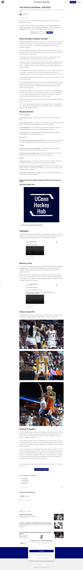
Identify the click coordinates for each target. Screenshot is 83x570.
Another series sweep (24, 161)
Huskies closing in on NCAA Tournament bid (31, 166)
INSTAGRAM (25, 481)
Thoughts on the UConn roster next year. (27, 516)
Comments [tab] (22, 496)
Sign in (79, 2)
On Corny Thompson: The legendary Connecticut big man (35, 523)
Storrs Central (26, 27)
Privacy (41, 561)
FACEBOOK (25, 478)
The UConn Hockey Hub (41, 27)
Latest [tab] (24, 511)
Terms (44, 561)
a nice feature (45, 45)
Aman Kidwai (26, 517)
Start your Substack (38, 564)
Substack (35, 567)
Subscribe (73, 2)
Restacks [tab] (27, 496)
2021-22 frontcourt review (26, 123)
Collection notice (50, 561)
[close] (53, 535)
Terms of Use (47, 553)
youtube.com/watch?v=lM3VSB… (33, 293)
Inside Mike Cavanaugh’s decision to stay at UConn (32, 140)
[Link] (18, 39)
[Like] (20, 17)
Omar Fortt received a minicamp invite (29, 153)
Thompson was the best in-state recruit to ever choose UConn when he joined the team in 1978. (35, 525)
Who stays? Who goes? (26, 514)
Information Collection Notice (41, 555)
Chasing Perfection (24, 132)
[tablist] (24, 496)
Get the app (47, 564)
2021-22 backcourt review (26, 118)
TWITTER (24, 483)
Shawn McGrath (25, 13)
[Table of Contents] (1, 285)
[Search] (65, 2)
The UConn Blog (53, 25)
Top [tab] (21, 511)
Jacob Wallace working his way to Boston (29, 172)
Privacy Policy (50, 555)
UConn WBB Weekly (24, 127)
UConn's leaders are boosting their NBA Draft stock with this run (35, 533)
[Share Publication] (68, 2)
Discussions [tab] (28, 511)
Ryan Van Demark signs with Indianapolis (30, 148)
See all (21, 543)
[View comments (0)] (23, 17)
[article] (41, 517)
